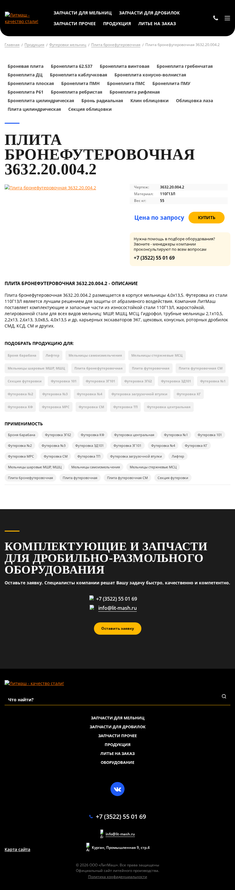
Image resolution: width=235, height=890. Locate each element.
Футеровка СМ (91, 406)
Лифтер (52, 355)
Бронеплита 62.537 (71, 66)
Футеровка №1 (213, 381)
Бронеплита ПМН (80, 83)
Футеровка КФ (20, 406)
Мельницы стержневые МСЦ (157, 355)
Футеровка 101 (63, 381)
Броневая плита (25, 66)
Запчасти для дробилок (118, 726)
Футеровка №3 (55, 394)
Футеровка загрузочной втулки (139, 394)
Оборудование (117, 762)
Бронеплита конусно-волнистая (150, 75)
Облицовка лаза (194, 100)
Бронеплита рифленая (135, 92)
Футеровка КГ (189, 394)
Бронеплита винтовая (124, 66)
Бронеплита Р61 (25, 92)
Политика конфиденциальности (117, 876)
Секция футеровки (25, 381)
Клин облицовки (149, 100)
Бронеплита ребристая (76, 92)
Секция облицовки (90, 109)
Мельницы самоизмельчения (95, 355)
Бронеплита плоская (31, 83)
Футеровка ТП (125, 406)
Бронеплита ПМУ (171, 83)
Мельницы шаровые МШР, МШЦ (36, 368)
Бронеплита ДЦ (25, 75)
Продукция (118, 744)
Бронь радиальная (102, 100)
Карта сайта (17, 849)
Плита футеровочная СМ (200, 368)
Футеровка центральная (169, 406)
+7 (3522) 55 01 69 (154, 257)
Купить (206, 217)
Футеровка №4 (89, 394)
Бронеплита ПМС (126, 83)
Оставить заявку (117, 628)
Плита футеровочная (151, 368)
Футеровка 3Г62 (138, 381)
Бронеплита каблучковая (78, 75)
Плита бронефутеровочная (98, 368)
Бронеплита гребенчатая (185, 66)
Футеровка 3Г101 (100, 381)
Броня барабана (22, 355)
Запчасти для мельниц (117, 718)
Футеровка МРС (55, 406)
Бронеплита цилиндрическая (41, 100)
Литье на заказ (117, 753)
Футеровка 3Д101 (176, 381)
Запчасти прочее (117, 735)
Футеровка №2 (20, 394)
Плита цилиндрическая (34, 109)
